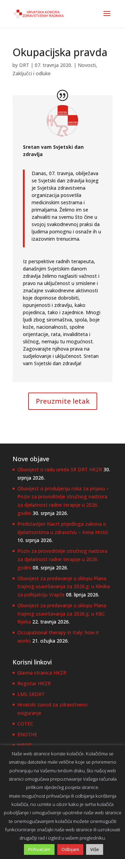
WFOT (24, 745)
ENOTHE (27, 734)
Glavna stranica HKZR (41, 672)
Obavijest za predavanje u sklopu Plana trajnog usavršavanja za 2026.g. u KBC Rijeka (61, 613)
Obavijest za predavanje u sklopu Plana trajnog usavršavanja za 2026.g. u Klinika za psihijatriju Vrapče (63, 586)
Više (94, 849)
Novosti (87, 65)
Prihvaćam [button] (39, 849)
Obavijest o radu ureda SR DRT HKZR (59, 469)
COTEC (25, 723)
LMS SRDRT (31, 694)
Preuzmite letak (63, 401)
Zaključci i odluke (31, 73)
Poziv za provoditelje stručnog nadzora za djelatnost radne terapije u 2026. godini (62, 559)
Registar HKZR (34, 683)
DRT (24, 65)
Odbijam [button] (70, 849)
